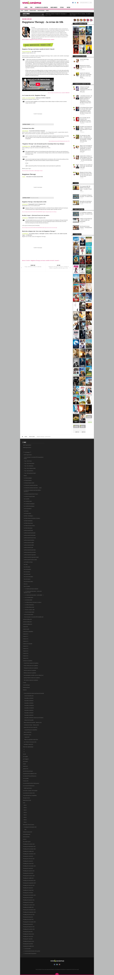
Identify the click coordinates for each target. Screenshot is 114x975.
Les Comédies (26, 498)
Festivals (62, 7)
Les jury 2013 (25, 780)
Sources (24, 839)
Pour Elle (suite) (27, 566)
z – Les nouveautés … (27, 948)
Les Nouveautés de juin (28, 547)
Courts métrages (26, 685)
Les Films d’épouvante (28, 523)
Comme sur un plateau (27, 660)
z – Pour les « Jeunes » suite (29, 609)
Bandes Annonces (54, 7)
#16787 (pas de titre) (28, 454)
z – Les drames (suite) (28, 599)
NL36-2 (25, 807)
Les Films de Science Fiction (29, 525)
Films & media (24, 19)
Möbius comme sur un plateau (30, 672)
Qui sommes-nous (26, 834)
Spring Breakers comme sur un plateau (32, 677)
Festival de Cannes (27, 734)
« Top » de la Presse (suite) (29, 463)
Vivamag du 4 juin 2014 (27, 931)
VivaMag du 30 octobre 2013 (29, 929)
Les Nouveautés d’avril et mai (30, 537)
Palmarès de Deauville (28, 720)
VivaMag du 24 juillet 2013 (28, 907)
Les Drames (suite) (27, 513)
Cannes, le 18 (25, 638)
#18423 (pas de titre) (27, 447)
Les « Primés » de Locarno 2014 (30, 741)
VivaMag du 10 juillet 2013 (28, 851)
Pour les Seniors (27, 579)
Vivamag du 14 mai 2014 (28, 868)
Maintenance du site (27, 800)
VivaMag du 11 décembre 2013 (29, 853)
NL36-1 (25, 805)
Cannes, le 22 (25, 648)
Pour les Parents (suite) (28, 576)
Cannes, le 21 (25, 646)
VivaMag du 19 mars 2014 (28, 890)
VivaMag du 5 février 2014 (28, 934)
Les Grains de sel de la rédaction (41, 7)
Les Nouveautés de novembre (30, 552)
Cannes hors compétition (28, 631)
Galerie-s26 (25, 766)
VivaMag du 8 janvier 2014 (28, 941)
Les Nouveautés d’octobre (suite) (30, 559)
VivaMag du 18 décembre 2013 (29, 880)
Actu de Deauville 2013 (29, 695)
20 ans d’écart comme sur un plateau (31, 663)
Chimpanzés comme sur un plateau (31, 667)
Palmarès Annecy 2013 (27, 831)
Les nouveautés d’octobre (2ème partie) (31, 783)
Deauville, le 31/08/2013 (29, 707)
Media (26, 436)
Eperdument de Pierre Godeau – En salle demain (82, 13)
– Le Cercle (28, 124)
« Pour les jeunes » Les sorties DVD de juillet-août (33, 616)
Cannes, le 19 (25, 641)
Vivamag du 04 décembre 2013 (29, 846)
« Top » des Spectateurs (28, 470)
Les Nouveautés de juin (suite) (30, 549)
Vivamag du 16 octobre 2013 (29, 875)
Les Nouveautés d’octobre (29, 540)
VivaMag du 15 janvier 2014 (28, 870)
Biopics (25, 475)
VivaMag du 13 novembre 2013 (29, 865)
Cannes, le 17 (25, 636)
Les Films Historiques (28, 528)
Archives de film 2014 (27, 619)
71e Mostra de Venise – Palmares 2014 (31, 724)
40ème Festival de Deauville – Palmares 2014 (33, 722)
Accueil (26, 7)
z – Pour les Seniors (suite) (29, 612)
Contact (47, 10)
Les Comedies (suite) (28, 501)
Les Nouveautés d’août (28, 530)
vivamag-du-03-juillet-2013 (28, 946)
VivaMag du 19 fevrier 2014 (28, 885)
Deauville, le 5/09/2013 (28, 712)
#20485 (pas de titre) (28, 788)
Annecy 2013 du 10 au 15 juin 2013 (30, 727)
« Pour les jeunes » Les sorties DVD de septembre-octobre (34, 458)
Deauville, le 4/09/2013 (28, 710)
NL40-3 (25, 822)
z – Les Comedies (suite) (28, 597)
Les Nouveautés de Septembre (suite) (31, 557)
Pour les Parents (27, 574)
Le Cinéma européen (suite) (29, 496)
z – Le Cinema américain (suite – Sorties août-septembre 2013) (33, 592)
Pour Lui (25, 583)
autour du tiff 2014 (27, 732)
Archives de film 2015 (27, 621)
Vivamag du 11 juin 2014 (28, 856)
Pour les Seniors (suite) (28, 581)
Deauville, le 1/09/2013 (28, 698)
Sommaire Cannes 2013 (28, 744)
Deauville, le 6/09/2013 (28, 715)
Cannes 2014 (26, 737)
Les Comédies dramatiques (29, 503)
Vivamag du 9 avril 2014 (28, 943)
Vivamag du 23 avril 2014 (28, 902)
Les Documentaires (27, 508)
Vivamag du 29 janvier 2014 (28, 926)
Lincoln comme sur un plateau (30, 670)
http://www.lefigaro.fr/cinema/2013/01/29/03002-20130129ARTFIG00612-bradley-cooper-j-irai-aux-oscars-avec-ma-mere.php (39, 227)
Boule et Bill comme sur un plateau (31, 665)
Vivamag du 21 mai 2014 (28, 897)
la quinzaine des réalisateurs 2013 (30, 773)
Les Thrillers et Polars (28, 562)
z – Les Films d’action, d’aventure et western (32, 602)
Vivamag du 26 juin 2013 (28, 917)
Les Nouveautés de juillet (29, 542)
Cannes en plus (26, 629)
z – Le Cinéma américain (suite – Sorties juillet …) (33, 595)
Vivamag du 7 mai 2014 (27, 938)
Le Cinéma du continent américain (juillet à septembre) (32, 491)
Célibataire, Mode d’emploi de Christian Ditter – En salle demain (61, 13)
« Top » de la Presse (28, 461)
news (24, 802)
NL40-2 (25, 819)
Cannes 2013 (25, 626)
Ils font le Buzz (29, 19)
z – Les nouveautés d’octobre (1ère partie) (31, 951)
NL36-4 (25, 812)
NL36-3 (25, 810)
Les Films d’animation (28, 520)
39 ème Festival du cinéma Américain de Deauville (34, 693)
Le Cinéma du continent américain (30, 485)
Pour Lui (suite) (27, 586)
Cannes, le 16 (25, 633)
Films (31, 7)
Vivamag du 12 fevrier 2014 (28, 858)
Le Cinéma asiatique (28, 478)
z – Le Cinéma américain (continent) (31, 588)
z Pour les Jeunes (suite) (28, 614)
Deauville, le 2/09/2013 (28, 700)
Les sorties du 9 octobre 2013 (29, 793)
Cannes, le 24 (25, 653)
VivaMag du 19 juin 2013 (28, 887)
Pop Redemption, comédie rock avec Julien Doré (33, 675)
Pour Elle (26, 564)
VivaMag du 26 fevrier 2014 (28, 914)
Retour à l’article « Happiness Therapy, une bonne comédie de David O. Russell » (38, 39)
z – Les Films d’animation (29, 604)
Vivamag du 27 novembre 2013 (29, 921)
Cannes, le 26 (25, 658)
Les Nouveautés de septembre (30, 554)
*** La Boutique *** (27, 452)
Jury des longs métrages (28, 771)
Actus (22, 10)
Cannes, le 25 (25, 655)
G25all (24, 763)
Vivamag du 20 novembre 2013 (29, 895)
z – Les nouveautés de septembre (29, 953)
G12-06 (24, 754)
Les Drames (26, 511)
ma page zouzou (26, 797)
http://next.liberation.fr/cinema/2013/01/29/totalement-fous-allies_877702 (59, 141)
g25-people (25, 761)
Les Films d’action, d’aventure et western (32, 518)
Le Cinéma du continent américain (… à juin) (33, 487)
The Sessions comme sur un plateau (31, 680)
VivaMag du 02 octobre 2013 (29, 844)
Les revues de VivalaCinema (28, 785)
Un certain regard (26, 841)
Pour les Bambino (27, 569)
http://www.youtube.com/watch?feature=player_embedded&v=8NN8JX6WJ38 (58, 92)
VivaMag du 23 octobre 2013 (29, 904)
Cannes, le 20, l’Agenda (27, 643)
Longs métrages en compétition (30, 729)
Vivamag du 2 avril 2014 (28, 892)
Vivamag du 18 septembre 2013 (29, 882)
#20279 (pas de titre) (27, 445)
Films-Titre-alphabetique (28, 746)
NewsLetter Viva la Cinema (28, 824)
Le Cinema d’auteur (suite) (29, 482)
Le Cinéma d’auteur (28, 480)
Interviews (26, 10)
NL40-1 (25, 817)
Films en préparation (41, 10)
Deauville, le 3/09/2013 (28, 703)
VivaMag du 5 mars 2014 (28, 936)
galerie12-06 (25, 768)
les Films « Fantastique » (28, 515)
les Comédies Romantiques (29, 506)
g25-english (25, 756)
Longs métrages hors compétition (30, 795)
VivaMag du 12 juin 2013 (28, 861)
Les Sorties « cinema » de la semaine (30, 790)
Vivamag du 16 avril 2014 (28, 873)
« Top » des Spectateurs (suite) (30, 473)
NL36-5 (25, 814)
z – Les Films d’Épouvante (29, 607)
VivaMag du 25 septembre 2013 (29, 912)
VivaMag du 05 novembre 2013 (29, 848)
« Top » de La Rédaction (28, 465)
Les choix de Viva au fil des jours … (30, 776)
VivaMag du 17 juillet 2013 (28, 878)
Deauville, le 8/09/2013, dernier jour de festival (33, 717)
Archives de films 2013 (27, 624)
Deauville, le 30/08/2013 (29, 705)
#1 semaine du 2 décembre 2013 (30, 827)
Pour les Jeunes (27, 571)
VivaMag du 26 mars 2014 (28, 919)
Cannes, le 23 (25, 650)
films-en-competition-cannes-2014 (31, 739)
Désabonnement (26, 687)
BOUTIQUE (68, 7)
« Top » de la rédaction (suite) (30, 468)
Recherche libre (26, 836)
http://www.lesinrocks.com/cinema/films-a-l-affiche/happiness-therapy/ (32, 170)
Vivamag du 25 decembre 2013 (29, 909)
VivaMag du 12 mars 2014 (28, 863)
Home (23, 437)
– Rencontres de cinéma (30, 197)
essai (25, 829)
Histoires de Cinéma (33, 10)
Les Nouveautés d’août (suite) (29, 532)
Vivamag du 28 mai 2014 (28, 924)
